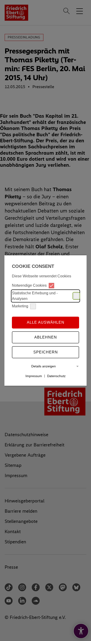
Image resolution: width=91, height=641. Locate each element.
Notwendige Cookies (29, 285)
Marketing (20, 306)
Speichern (45, 352)
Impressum (33, 376)
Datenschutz (56, 376)
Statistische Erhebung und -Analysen (35, 296)
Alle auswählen (45, 322)
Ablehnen (45, 337)
